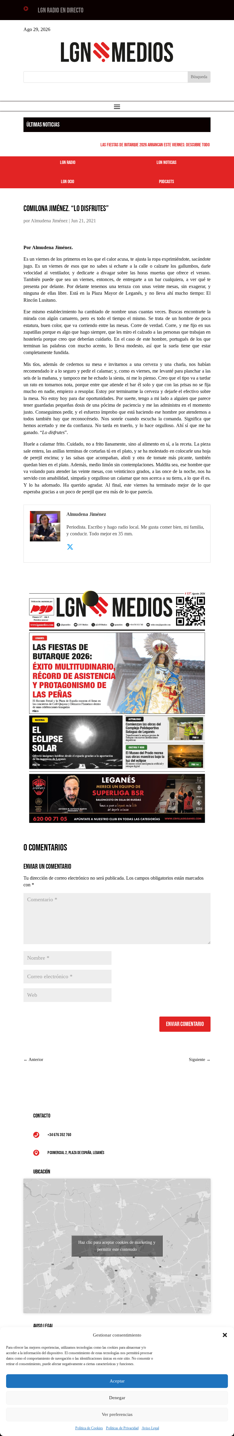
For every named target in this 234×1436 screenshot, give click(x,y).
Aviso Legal (150, 1428)
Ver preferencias (117, 1414)
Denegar (117, 1397)
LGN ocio (67, 182)
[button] (225, 1335)
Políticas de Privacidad (122, 1428)
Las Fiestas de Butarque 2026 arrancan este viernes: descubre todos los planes (159, 145)
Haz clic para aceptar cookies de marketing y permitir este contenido (116, 1246)
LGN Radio (67, 162)
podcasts (166, 182)
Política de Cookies (89, 1428)
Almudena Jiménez (49, 220)
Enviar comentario (185, 1024)
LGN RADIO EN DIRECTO (60, 10)
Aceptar (117, 1381)
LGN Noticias (166, 162)
